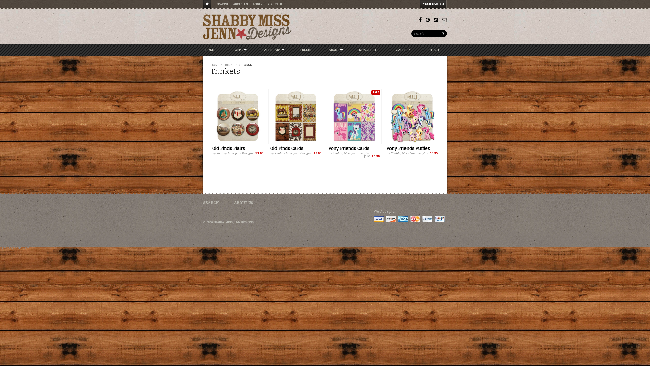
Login (257, 4)
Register (274, 4)
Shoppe (237, 50)
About (334, 50)
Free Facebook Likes (14, 248)
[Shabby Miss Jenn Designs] (247, 27)
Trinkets (230, 65)
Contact (433, 50)
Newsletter (369, 50)
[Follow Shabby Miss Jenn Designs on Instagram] (436, 19)
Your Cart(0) (433, 4)
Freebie (306, 50)
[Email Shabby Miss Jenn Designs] (444, 19)
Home (207, 4)
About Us (240, 4)
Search (222, 4)
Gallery (403, 50)
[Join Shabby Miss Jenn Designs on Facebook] (420, 19)
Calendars (271, 50)
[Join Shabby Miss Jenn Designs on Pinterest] (428, 19)
